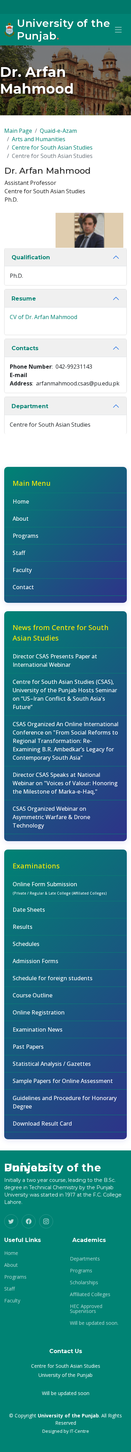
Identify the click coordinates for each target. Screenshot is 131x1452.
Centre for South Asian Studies (52, 147)
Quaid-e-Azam (58, 131)
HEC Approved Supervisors (86, 1309)
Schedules (26, 944)
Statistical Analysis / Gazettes (52, 1064)
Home (21, 501)
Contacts (25, 348)
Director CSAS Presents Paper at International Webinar (55, 660)
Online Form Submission (60, 888)
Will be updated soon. (94, 1323)
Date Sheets (29, 909)
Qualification (31, 257)
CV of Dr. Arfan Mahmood (43, 317)
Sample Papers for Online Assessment (63, 1081)
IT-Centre (79, 1431)
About (21, 518)
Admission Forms (35, 961)
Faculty (22, 570)
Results (22, 927)
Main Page (18, 131)
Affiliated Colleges (90, 1294)
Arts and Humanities (38, 139)
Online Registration (39, 1012)
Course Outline (32, 995)
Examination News (38, 1029)
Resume (24, 298)
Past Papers (28, 1046)
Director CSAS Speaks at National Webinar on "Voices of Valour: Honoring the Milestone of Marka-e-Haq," (65, 783)
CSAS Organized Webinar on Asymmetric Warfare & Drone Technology (51, 817)
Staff (19, 553)
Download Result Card (42, 1123)
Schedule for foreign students (53, 978)
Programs (25, 536)
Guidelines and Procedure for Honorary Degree (65, 1102)
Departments (85, 1258)
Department (30, 406)
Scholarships (84, 1282)
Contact (23, 587)
